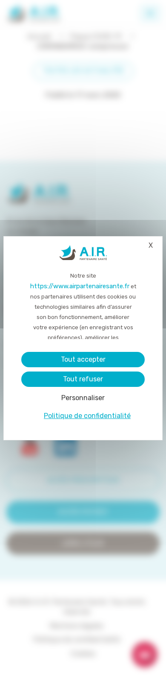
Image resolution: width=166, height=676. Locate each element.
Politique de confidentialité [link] (87, 416)
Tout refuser (83, 379)
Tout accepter (83, 359)
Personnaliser (83, 398)
